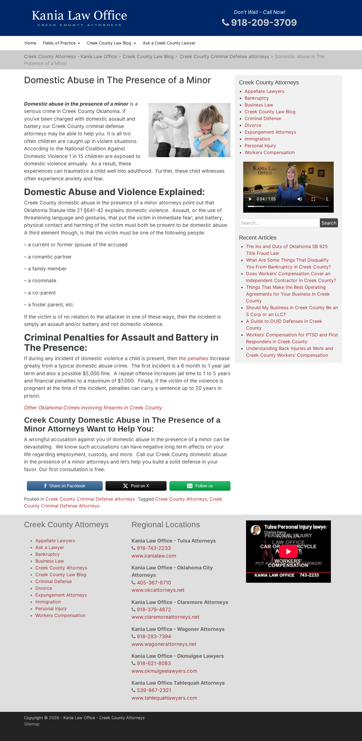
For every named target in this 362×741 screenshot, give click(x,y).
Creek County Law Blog (109, 42)
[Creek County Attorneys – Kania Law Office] (79, 18)
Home (30, 42)
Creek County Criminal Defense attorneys (90, 499)
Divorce (253, 125)
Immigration (257, 139)
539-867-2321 (154, 690)
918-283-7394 (154, 636)
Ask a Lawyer (49, 547)
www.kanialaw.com (154, 556)
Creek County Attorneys (181, 499)
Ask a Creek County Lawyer (169, 42)
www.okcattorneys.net (158, 590)
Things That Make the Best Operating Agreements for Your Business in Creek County (288, 294)
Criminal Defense (263, 118)
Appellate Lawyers (264, 91)
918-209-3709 (263, 22)
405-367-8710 (154, 583)
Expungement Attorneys (270, 132)
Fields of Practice (60, 42)
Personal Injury (260, 145)
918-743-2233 (154, 548)
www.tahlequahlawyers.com (164, 698)
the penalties (192, 358)
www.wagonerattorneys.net (164, 644)
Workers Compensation (270, 152)
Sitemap (32, 723)
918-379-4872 (154, 609)
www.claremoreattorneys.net (165, 617)
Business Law (259, 105)
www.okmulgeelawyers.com (164, 671)
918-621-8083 (154, 663)
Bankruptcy (257, 98)
